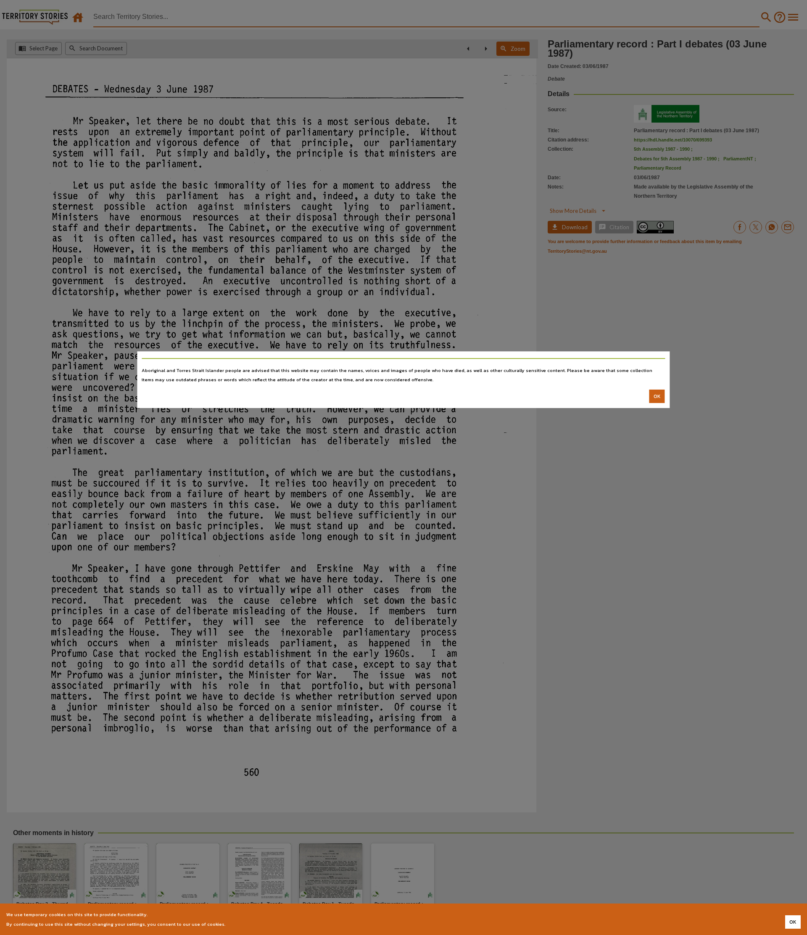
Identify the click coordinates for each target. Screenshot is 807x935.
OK (657, 396)
